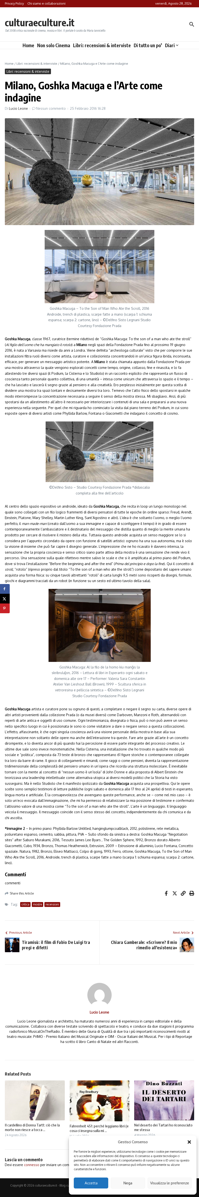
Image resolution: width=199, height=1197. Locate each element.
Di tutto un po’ (148, 45)
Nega (128, 1183)
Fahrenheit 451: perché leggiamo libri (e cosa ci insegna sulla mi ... (99, 1128)
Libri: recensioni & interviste (102, 45)
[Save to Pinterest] (5, 608)
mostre (37, 904)
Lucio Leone (18, 108)
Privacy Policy (14, 3)
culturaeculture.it (40, 22)
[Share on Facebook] (5, 589)
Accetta (91, 1183)
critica (25, 904)
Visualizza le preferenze (169, 1183)
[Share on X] (5, 598)
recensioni (52, 904)
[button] (189, 1142)
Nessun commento (51, 108)
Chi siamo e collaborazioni (46, 3)
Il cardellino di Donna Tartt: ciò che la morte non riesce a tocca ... (32, 1127)
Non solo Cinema (53, 45)
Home (28, 45)
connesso (31, 1165)
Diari (170, 45)
